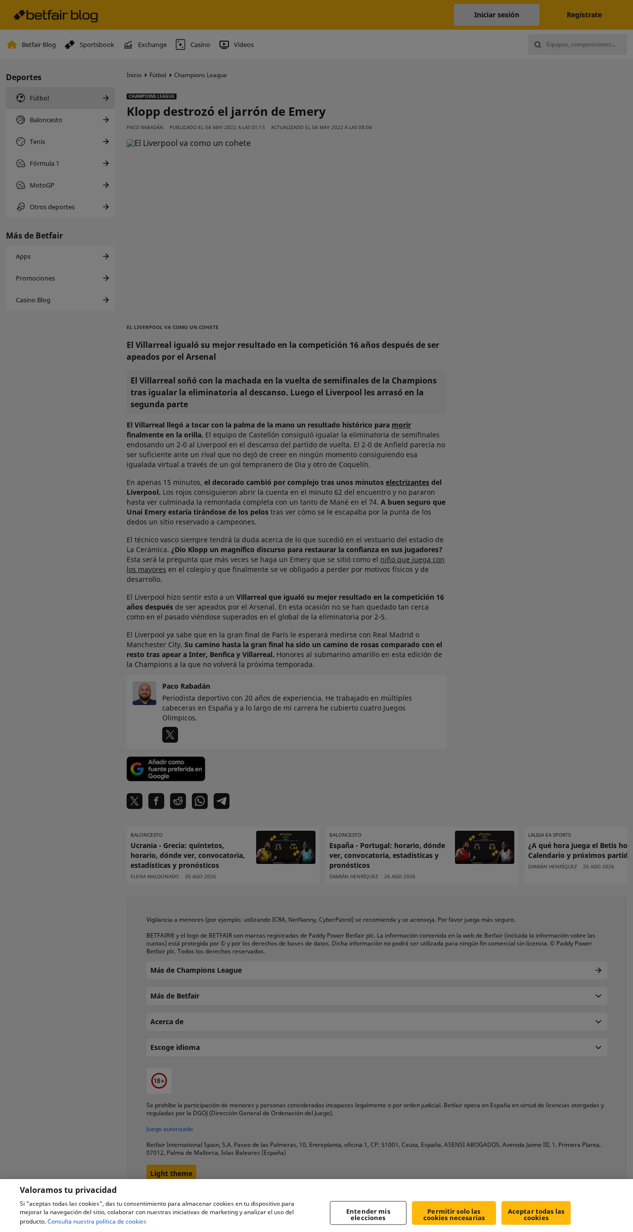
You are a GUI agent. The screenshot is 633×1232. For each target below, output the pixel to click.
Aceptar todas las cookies (536, 1214)
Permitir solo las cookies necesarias (454, 1214)
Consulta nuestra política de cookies (96, 1221)
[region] (316, 1205)
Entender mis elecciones (368, 1214)
